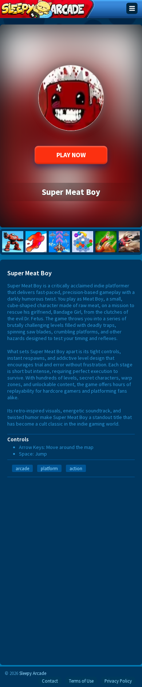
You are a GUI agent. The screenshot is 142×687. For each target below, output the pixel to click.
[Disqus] (71, 568)
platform (49, 468)
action (76, 468)
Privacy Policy (118, 681)
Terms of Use (81, 681)
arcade (22, 468)
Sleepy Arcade (32, 673)
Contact (50, 681)
